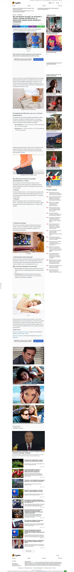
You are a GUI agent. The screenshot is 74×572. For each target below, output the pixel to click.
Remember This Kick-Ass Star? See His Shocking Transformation (53, 75)
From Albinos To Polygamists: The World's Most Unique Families (52, 33)
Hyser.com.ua (32, 562)
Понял (65, 571)
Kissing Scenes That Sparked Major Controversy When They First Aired (53, 168)
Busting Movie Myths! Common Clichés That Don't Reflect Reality (53, 52)
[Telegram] (24, 27)
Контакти (60, 0)
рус (53, 2)
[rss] (56, 2)
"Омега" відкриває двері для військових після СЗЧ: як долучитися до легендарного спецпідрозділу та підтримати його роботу (54, 255)
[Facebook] (16, 27)
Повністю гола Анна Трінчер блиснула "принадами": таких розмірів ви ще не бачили (23, 9)
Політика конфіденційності (46, 0)
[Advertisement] (28, 69)
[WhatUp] (41, 27)
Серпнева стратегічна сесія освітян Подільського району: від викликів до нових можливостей (55, 193)
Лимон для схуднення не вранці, (20, 331)
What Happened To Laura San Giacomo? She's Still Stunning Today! (54, 112)
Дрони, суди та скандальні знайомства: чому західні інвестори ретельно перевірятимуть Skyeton (54, 204)
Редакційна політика (38, 0)
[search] (61, 3)
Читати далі (28, 551)
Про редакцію (32, 0)
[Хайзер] (16, 3)
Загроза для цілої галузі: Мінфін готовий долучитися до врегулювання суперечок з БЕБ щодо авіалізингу (55, 243)
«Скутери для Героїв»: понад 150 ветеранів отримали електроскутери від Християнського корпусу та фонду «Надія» (55, 232)
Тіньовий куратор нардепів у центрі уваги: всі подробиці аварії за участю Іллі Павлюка (55, 238)
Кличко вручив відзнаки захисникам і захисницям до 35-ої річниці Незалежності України (55, 214)
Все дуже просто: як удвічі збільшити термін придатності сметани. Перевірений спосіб (48, 9)
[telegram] (58, 2)
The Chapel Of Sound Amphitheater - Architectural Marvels (53, 149)
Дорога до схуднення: (18, 335)
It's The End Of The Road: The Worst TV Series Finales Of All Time (54, 63)
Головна (13, 5)
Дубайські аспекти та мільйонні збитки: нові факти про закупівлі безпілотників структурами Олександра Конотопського (55, 262)
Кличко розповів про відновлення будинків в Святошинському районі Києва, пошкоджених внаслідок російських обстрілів (55, 198)
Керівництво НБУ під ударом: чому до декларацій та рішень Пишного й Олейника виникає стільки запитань (54, 209)
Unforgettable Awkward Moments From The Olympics (54, 186)
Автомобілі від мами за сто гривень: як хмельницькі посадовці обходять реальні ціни (55, 270)
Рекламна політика (55, 0)
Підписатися (39, 59)
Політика (60, 5)
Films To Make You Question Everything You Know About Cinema (54, 94)
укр (50, 2)
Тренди (28, 5)
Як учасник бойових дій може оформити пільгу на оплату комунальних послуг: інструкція (23, 11)
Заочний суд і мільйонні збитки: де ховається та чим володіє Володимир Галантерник (55, 266)
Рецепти (44, 5)
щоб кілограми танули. (23, 333)
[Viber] (32, 27)
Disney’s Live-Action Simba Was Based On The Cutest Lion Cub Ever (53, 131)
